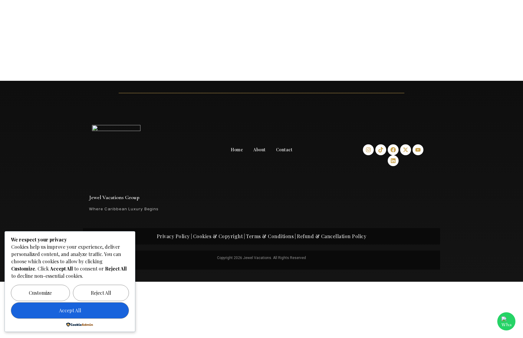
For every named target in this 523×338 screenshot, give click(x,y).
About (259, 150)
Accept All (70, 310)
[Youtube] (418, 149)
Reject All (101, 293)
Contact (284, 150)
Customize (40, 293)
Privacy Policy (173, 236)
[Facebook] (393, 149)
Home (237, 150)
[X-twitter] (405, 149)
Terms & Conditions (270, 236)
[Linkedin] (393, 160)
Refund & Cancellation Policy (331, 236)
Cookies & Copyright (218, 236)
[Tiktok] (380, 149)
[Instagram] (368, 149)
